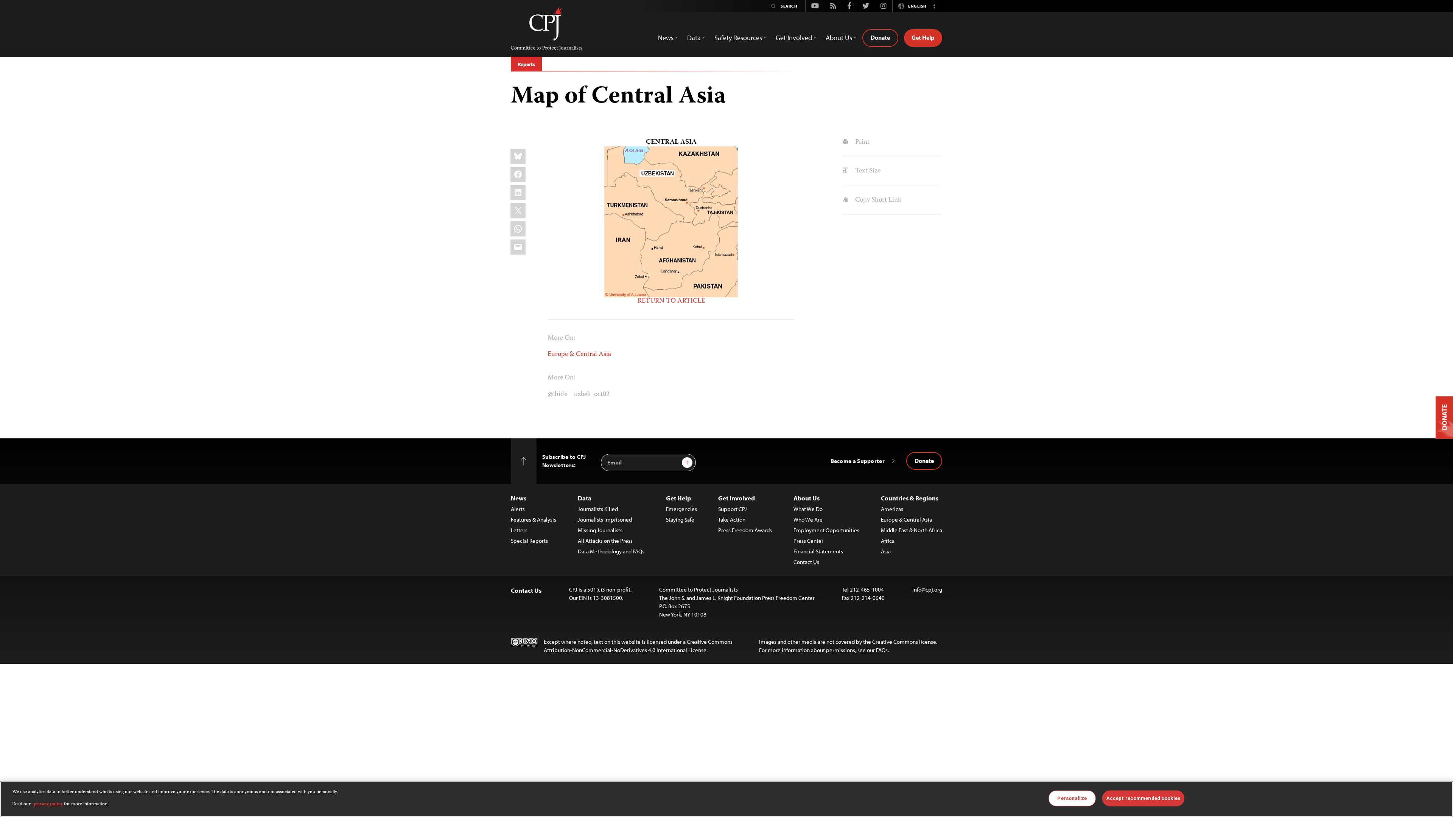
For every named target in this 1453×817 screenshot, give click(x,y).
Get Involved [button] (794, 37)
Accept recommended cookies (1143, 798)
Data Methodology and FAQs (611, 551)
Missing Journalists (600, 530)
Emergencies (681, 509)
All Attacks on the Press (605, 540)
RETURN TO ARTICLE (671, 301)
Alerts (518, 509)
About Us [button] (839, 37)
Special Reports (529, 540)
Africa (888, 540)
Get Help (923, 37)
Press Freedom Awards (745, 530)
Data (584, 498)
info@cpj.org (927, 589)
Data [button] (694, 37)
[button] (934, 6)
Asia (886, 551)
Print (861, 142)
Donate (880, 37)
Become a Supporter (858, 460)
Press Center (808, 540)
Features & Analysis (533, 519)
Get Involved (736, 498)
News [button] (666, 37)
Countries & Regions (909, 498)
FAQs (882, 650)
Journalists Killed (598, 509)
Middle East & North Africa (911, 530)
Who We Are (808, 519)
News (518, 498)
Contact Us (806, 561)
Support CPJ (732, 509)
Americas (892, 509)
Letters (519, 530)
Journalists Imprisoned (605, 519)
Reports (526, 64)
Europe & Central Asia (579, 354)
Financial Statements (818, 551)
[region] (726, 799)
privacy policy (48, 804)
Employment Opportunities (826, 530)
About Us (806, 498)
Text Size (867, 171)
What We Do (808, 509)
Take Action (731, 519)
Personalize (1071, 798)
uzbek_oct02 (592, 394)
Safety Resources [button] (738, 37)
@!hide (557, 394)
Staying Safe (680, 519)
